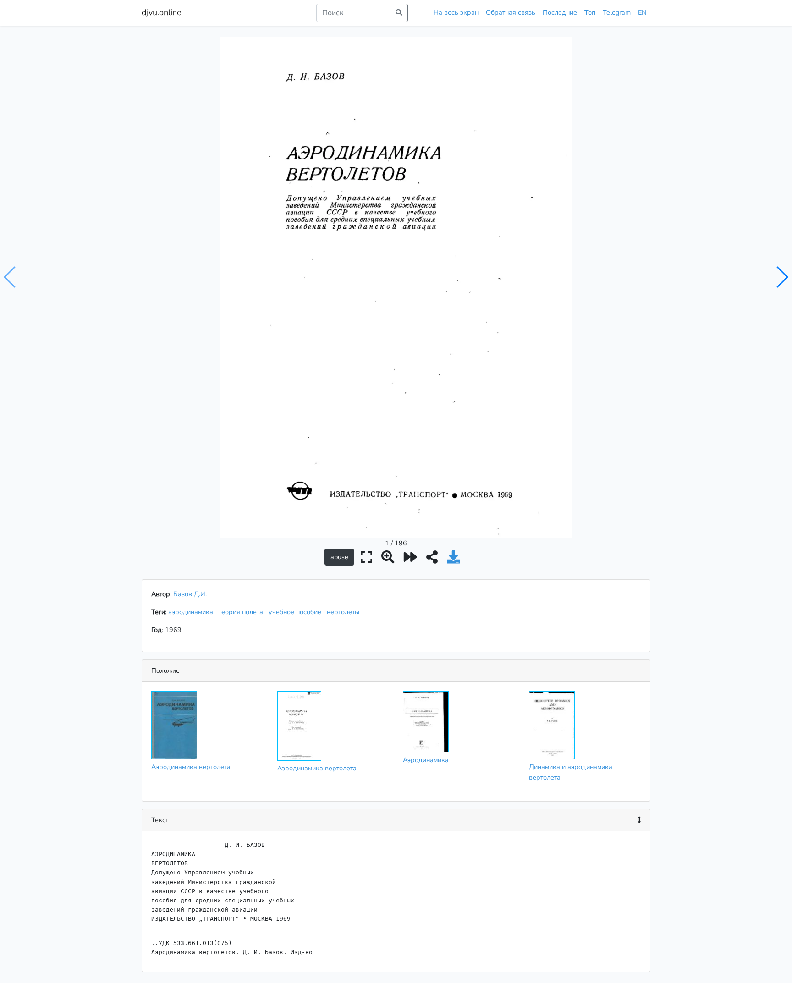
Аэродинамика (426, 759)
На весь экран (456, 12)
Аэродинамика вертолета (191, 766)
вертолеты (345, 611)
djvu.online (162, 12)
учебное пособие (297, 611)
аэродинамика (192, 611)
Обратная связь (510, 12)
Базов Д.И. (190, 594)
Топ (589, 12)
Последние (560, 12)
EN (642, 12)
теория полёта (243, 611)
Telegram (617, 12)
